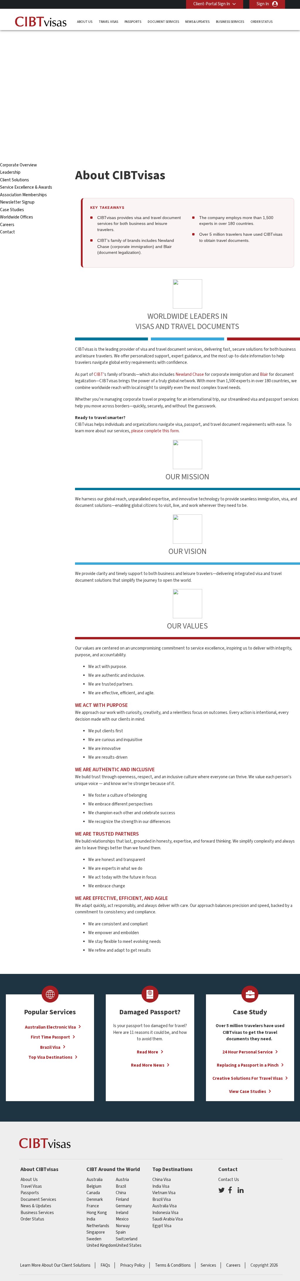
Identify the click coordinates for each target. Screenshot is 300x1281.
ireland (122, 1213)
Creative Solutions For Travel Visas (247, 1078)
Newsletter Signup (17, 202)
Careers (7, 225)
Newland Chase (189, 374)
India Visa (160, 1186)
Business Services (230, 21)
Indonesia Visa (165, 1213)
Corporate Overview (18, 165)
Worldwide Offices (16, 217)
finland (122, 1199)
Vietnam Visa (163, 1193)
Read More (147, 1052)
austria (122, 1180)
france (92, 1206)
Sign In (263, 4)
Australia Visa (164, 1206)
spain (121, 1232)
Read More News (147, 1065)
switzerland (126, 1239)
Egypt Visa (161, 1226)
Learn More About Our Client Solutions (55, 1265)
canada (93, 1193)
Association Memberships (23, 195)
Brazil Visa (50, 1047)
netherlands (97, 1226)
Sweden (93, 1239)
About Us (84, 21)
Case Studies (12, 210)
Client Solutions (14, 180)
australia (94, 1180)
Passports (133, 21)
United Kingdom (101, 1245)
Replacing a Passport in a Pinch (248, 1065)
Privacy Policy (132, 1265)
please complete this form (155, 431)
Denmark (94, 1199)
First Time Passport (50, 1037)
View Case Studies (247, 1092)
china (121, 1193)
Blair (264, 374)
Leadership (10, 172)
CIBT (98, 374)
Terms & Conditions (173, 1265)
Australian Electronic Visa (50, 1027)
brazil (121, 1186)
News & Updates (197, 21)
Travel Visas (108, 21)
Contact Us (228, 1180)
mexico (122, 1219)
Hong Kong (96, 1213)
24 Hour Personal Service (247, 1052)
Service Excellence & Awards (26, 187)
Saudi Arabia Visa (167, 1219)
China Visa (161, 1180)
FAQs (105, 1265)
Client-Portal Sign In (211, 4)
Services (208, 1265)
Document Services (163, 21)
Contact (7, 232)
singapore (95, 1232)
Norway (123, 1226)
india (90, 1219)
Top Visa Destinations (50, 1057)
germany (124, 1206)
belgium (93, 1186)
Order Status (261, 21)
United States (129, 1245)
